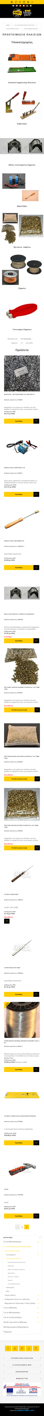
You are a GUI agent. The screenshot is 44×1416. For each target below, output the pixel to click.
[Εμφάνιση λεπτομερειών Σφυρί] (22, 1168)
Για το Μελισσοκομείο (12, 1241)
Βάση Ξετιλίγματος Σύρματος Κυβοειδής (19, 614)
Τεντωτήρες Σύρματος (22, 329)
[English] (16, 5)
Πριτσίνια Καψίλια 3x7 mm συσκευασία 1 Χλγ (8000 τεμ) (21, 826)
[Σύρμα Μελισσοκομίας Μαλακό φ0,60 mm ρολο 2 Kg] (22, 1020)
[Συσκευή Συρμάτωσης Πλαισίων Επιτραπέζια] (22, 1095)
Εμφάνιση (14, 343)
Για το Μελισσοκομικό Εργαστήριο (24, 25)
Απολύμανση (10, 1287)
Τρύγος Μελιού (10, 1295)
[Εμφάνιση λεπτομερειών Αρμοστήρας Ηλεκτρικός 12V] (22, 447)
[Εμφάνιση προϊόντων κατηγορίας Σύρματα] (22, 269)
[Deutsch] (27, 5)
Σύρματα (22, 288)
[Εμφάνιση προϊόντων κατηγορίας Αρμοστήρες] (22, 187)
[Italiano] (30, 5)
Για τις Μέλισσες (10, 1307)
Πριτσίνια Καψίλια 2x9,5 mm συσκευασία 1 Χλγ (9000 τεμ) (21, 757)
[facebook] (8, 1348)
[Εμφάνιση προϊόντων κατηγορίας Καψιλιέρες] (22, 105)
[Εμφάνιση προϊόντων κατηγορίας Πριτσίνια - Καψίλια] (22, 228)
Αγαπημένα (20, 2)
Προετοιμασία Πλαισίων (13, 1258)
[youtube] (15, 1348)
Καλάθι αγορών (24, 2)
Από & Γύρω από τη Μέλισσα (15, 1322)
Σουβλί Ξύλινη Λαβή (11, 894)
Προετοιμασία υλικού (12, 28)
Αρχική (8, 25)
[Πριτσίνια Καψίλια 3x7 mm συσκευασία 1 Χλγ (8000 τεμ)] (22, 804)
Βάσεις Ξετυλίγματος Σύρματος (22, 165)
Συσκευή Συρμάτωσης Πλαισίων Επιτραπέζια (20, 1116)
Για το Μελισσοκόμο (11, 1312)
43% (7, 1004)
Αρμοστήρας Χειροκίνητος (14, 541)
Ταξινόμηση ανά (12, 339)
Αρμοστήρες (22, 206)
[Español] (20, 5)
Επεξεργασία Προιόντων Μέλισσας (17, 1299)
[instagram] (22, 1348)
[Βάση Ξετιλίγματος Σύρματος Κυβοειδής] (22, 593)
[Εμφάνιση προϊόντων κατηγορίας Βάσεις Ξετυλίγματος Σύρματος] (22, 146)
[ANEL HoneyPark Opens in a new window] (26, 13)
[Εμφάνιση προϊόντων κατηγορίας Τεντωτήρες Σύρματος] (22, 311)
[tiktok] (29, 1348)
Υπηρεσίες (7, 1332)
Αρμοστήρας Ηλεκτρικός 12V (14, 468)
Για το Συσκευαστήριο (12, 1317)
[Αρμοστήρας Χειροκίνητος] (22, 520)
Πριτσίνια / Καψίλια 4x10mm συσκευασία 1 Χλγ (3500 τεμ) (21, 688)
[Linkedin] (36, 1348)
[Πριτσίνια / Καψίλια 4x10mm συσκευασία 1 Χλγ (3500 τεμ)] (22, 666)
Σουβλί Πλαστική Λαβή (12, 968)
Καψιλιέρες (22, 124)
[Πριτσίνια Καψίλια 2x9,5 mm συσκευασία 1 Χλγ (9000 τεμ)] (22, 735)
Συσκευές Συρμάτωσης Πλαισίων (22, 82)
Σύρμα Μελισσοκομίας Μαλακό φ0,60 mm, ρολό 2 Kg (21, 1042)
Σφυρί (6, 1189)
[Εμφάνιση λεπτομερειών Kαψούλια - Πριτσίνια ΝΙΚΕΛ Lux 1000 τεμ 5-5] (22, 373)
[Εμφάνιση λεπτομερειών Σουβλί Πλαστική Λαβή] (22, 947)
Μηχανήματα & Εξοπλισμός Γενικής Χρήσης (20, 1303)
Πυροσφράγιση (11, 1255)
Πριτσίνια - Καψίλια (22, 247)
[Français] (23, 5)
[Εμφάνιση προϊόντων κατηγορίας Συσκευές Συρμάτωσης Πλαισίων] (22, 64)
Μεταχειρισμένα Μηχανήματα (15, 1327)
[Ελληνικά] (13, 5)
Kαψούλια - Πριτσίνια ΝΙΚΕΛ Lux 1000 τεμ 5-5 (19, 394)
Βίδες (7, 1291)
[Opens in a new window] (25, 1410)
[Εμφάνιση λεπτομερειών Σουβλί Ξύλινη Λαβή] (22, 873)
